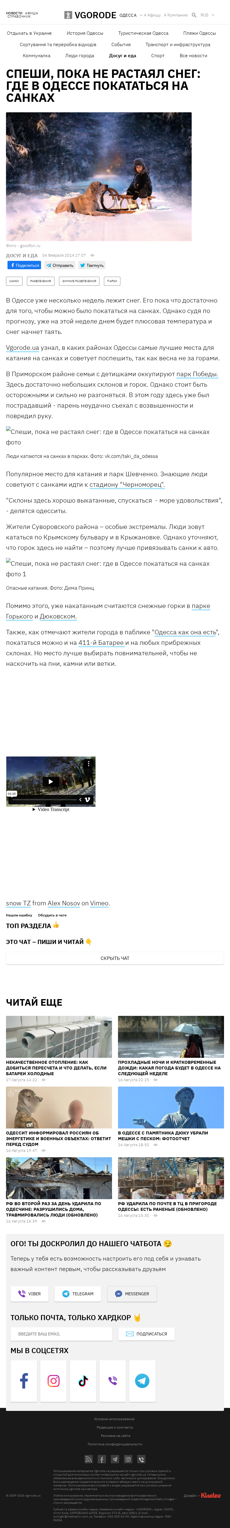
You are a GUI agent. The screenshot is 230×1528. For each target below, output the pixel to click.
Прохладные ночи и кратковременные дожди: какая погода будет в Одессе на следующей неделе (169, 1067)
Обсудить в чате (52, 915)
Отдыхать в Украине (29, 33)
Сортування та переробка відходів (58, 44)
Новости (14, 13)
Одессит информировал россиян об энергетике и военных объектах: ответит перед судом (58, 1138)
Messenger (137, 1293)
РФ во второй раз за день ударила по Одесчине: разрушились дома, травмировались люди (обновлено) (53, 1209)
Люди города (79, 55)
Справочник (19, 16)
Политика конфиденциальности (115, 1444)
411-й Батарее (101, 642)
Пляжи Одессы (199, 33)
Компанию (177, 15)
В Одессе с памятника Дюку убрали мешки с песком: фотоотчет (163, 1135)
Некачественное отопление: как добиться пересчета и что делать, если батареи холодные (56, 1067)
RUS (204, 15)
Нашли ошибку (19, 915)
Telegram (82, 1293)
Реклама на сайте (116, 1435)
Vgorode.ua (22, 347)
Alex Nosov (64, 902)
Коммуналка (36, 55)
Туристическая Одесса (143, 33)
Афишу (154, 15)
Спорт (158, 55)
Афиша (31, 13)
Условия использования (114, 1419)
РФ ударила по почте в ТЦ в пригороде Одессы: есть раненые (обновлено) (167, 1206)
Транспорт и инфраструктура (178, 44)
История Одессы (85, 33)
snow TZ (18, 902)
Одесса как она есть (185, 631)
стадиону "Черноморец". (127, 484)
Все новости (193, 55)
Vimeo (99, 902)
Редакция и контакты (115, 1427)
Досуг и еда (122, 55)
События (121, 44)
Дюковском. (58, 616)
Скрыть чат (115, 958)
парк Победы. (197, 373)
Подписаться (152, 1334)
